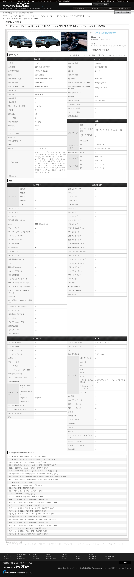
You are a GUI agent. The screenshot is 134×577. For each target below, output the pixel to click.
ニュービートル (89, 544)
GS (13, 544)
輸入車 (60, 568)
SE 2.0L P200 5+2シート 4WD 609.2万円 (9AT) (26, 497)
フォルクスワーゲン (22, 1)
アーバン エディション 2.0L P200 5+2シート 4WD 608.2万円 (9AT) (33, 502)
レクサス (47, 1)
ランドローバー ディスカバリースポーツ (42, 16)
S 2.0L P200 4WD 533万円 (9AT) (21, 488)
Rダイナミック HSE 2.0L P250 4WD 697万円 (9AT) (28, 517)
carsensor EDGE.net (19, 5)
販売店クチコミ (124, 8)
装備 (108, 44)
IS (15, 544)
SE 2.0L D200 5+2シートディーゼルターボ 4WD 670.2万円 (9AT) (33, 471)
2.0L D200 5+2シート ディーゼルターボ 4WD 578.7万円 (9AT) (32, 459)
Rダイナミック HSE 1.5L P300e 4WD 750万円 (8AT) (28, 534)
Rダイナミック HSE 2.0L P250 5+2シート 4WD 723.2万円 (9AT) (32, 520)
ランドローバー (23, 16)
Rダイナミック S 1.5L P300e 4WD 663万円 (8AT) (27, 528)
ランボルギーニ (52, 558)
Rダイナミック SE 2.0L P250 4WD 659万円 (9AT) (27, 511)
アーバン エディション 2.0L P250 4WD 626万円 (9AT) (29, 522)
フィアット (7, 558)
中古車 (69, 568)
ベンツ (6, 554)
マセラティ (22, 558)
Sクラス (59, 544)
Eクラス (53, 544)
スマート (21, 556)
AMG (92, 554)
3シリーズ (26, 544)
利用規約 (6, 563)
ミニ (123, 544)
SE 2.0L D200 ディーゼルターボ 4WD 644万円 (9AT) (28, 468)
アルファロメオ (109, 556)
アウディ (39, 1)
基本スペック (100, 38)
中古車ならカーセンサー (123, 1)
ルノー (78, 556)
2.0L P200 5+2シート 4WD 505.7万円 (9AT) (25, 485)
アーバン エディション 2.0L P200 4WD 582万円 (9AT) (29, 499)
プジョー (64, 556)
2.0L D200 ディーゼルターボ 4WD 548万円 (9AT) (27, 456)
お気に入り (122, 12)
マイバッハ (7, 556)
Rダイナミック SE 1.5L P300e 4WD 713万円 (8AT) (28, 531)
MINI (48, 554)
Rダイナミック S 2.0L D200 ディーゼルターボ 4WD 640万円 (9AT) (33, 474)
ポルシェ (78, 554)
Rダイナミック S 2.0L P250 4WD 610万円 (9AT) (27, 505)
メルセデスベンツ (8, 1)
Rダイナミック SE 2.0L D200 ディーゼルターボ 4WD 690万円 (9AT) (34, 479)
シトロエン (94, 556)
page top (125, 562)
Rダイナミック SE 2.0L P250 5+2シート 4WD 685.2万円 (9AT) (32, 514)
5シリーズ (33, 544)
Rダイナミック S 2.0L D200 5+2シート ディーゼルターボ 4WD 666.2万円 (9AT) (38, 477)
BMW (32, 1)
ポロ (83, 544)
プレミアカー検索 (101, 4)
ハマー (78, 558)
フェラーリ (36, 558)
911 (104, 544)
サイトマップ (100, 1)
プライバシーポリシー (27, 563)
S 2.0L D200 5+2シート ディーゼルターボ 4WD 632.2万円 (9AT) (32, 465)
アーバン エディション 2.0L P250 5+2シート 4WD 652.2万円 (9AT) (33, 525)
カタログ (95, 8)
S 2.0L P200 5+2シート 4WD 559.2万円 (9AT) (26, 491)
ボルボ (35, 556)
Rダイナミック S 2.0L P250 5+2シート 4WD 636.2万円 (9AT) (31, 508)
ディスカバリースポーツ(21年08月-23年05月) (70, 16)
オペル (107, 554)
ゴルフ (79, 544)
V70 (114, 544)
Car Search (80, 8)
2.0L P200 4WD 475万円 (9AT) (20, 482)
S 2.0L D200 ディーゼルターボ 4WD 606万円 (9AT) (28, 462)
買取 (110, 8)
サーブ (49, 556)
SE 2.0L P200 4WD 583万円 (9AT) (22, 494)
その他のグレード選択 (100, 50)
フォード (64, 558)
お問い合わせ (110, 1)
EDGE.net (6, 16)
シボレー (93, 558)
